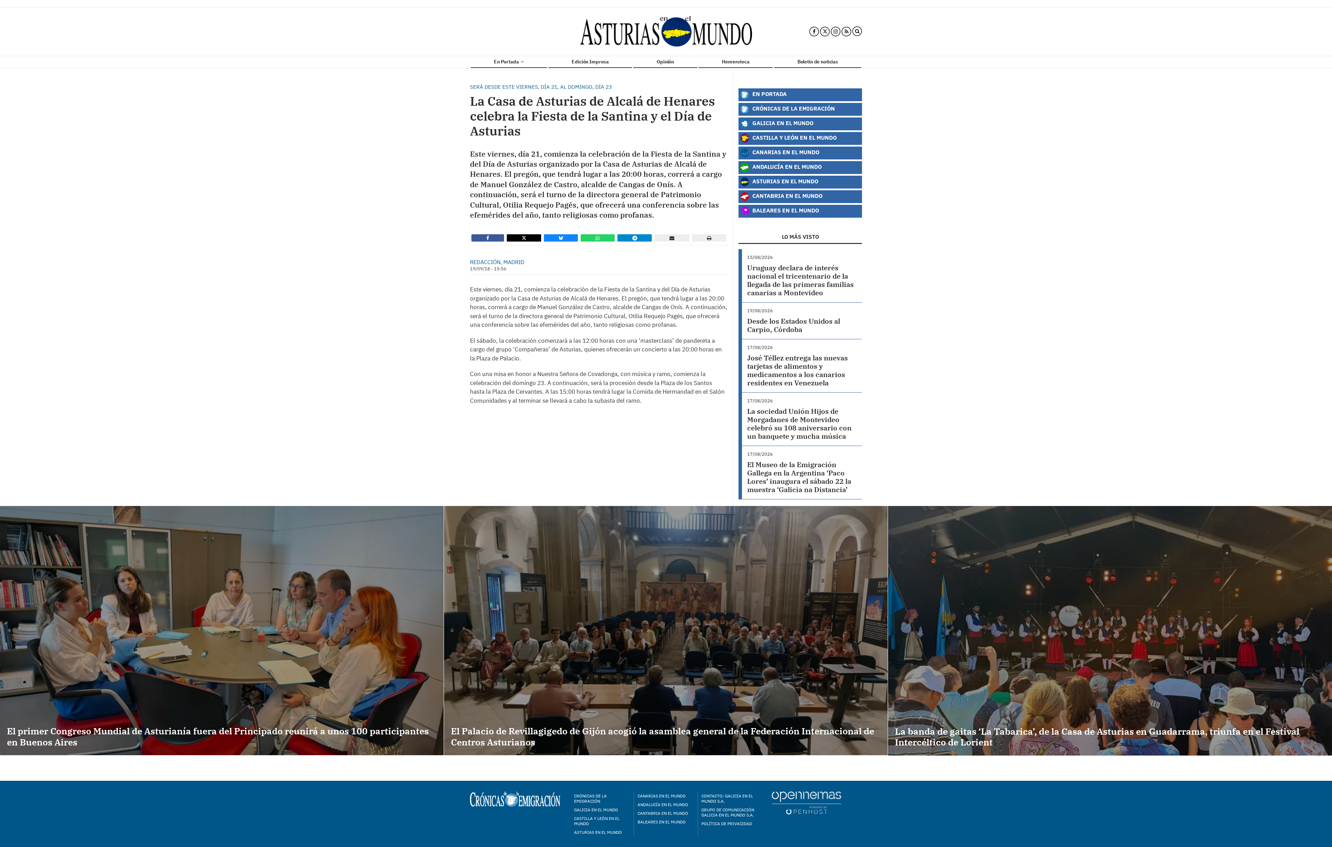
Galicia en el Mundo (782, 122)
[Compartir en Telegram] (634, 238)
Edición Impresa (590, 62)
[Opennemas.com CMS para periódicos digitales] (806, 802)
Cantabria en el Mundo (786, 195)
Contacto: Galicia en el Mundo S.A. (727, 798)
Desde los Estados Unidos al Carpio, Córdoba (793, 325)
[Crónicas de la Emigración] (666, 31)
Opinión (665, 62)
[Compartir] (487, 238)
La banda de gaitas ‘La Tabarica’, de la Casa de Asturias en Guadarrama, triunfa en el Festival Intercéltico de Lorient (1097, 736)
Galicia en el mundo (596, 809)
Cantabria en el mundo (663, 813)
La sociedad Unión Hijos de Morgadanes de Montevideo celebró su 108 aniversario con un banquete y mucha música (799, 424)
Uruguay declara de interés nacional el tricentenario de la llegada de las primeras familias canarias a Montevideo (800, 280)
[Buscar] (857, 31)
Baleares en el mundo (662, 821)
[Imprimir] (709, 238)
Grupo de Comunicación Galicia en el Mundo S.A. (727, 812)
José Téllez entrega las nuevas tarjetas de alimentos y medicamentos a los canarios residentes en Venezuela (797, 370)
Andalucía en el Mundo (786, 166)
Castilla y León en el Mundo (794, 137)
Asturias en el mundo (598, 832)
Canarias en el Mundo (785, 152)
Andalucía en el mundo (663, 804)
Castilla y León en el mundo (597, 821)
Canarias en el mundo (662, 795)
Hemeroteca (736, 62)
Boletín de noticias (817, 62)
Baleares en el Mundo (785, 210)
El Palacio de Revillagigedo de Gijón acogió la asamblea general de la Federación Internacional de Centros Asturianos (662, 736)
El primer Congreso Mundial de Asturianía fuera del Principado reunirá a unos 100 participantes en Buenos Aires (218, 736)
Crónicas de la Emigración (793, 108)
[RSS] (846, 31)
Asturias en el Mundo (784, 181)
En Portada (507, 62)
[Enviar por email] (672, 238)
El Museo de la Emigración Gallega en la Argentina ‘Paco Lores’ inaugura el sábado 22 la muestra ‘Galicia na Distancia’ (799, 477)
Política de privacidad (726, 823)
